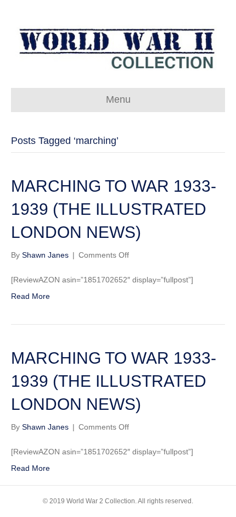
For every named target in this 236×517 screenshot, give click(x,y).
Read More (30, 296)
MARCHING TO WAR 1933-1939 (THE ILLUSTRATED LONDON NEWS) (113, 209)
